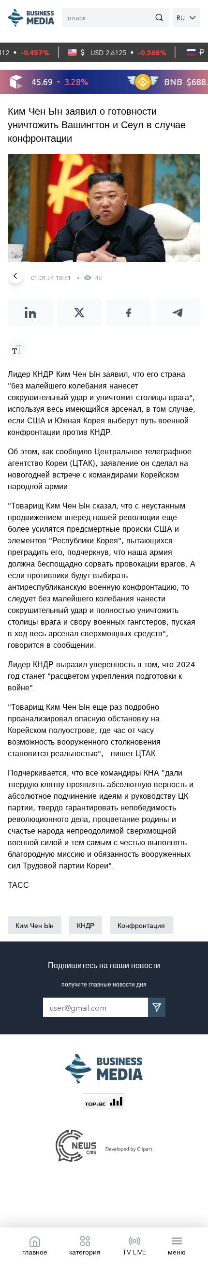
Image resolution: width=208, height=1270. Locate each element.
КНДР (85, 925)
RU (181, 17)
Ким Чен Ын (34, 925)
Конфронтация (141, 925)
